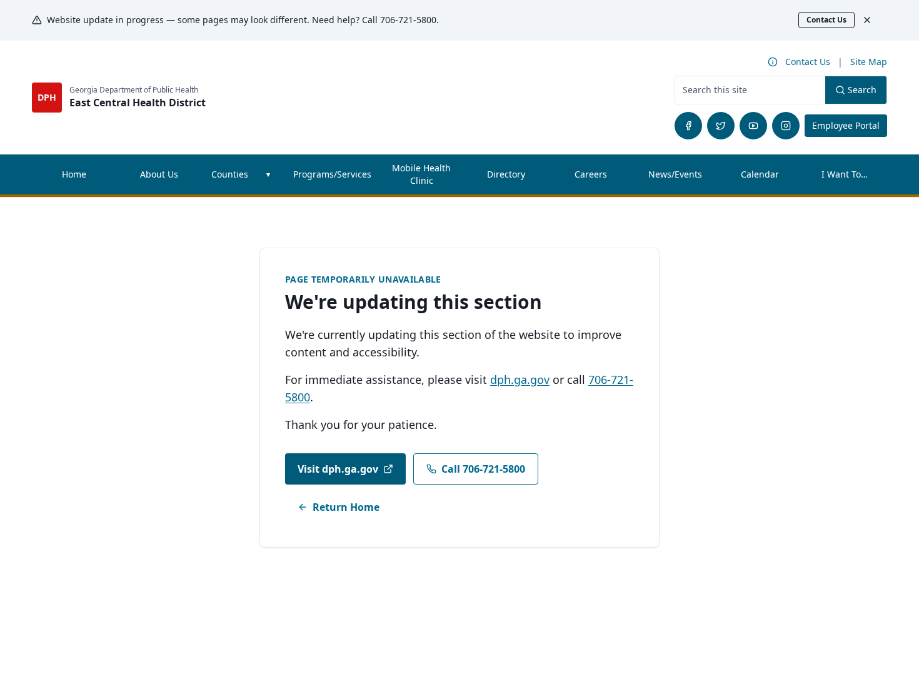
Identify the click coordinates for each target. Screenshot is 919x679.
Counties (229, 174)
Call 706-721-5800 (483, 469)
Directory (506, 174)
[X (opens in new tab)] (721, 125)
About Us (159, 174)
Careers (604, 177)
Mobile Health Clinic (421, 174)
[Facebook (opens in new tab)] (688, 125)
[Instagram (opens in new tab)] (786, 125)
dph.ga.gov (520, 379)
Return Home (346, 507)
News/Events (675, 174)
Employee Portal (849, 125)
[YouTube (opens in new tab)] (753, 125)
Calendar (760, 174)
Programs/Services (332, 174)
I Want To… (844, 174)
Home (74, 174)
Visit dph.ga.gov (338, 469)
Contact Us (826, 19)
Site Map (868, 62)
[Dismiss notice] (873, 20)
